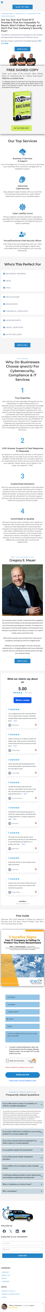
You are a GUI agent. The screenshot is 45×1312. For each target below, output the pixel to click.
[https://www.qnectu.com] (22, 1212)
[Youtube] (24, 1231)
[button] (2, 2)
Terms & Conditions (25, 1080)
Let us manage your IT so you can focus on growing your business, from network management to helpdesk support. (22, 166)
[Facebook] (4, 1231)
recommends (21, 1305)
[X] (11, 1231)
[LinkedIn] (17, 1231)
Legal (34, 1080)
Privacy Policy (13, 1080)
